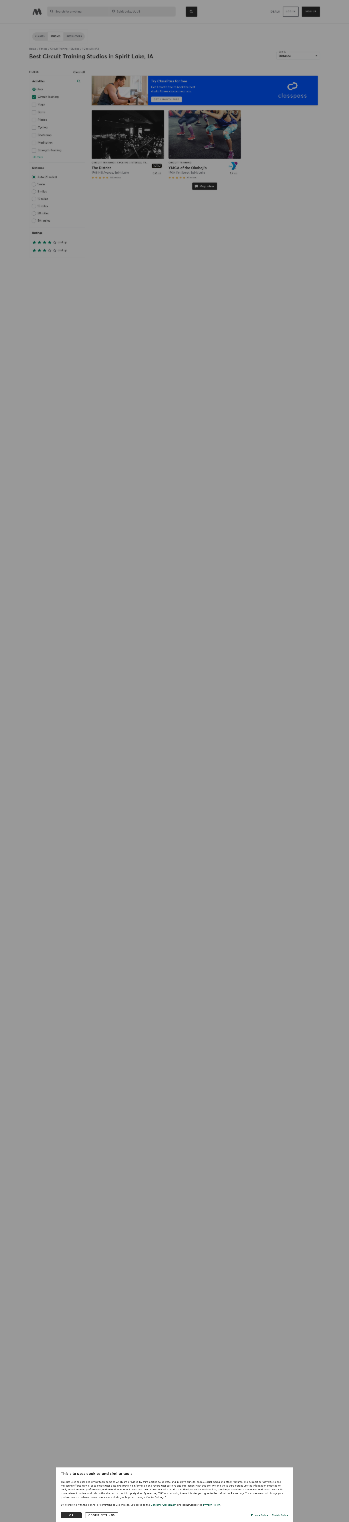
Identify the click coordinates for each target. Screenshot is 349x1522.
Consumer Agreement (163, 1505)
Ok (71, 1515)
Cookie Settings (101, 1515)
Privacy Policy (211, 1505)
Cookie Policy (280, 1515)
